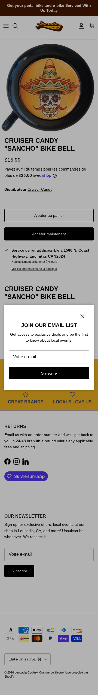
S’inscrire (49, 373)
